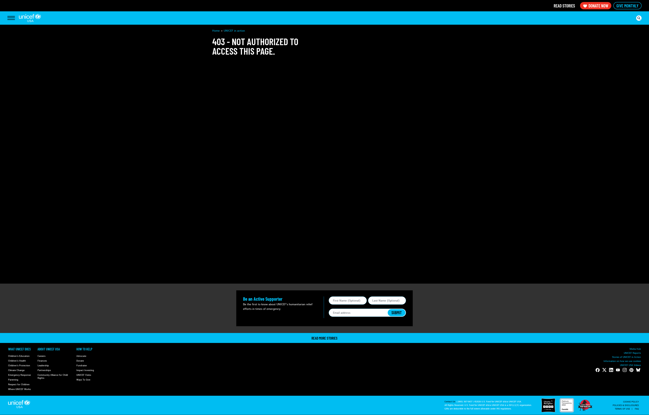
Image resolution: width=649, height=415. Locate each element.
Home (216, 31)
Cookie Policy (631, 402)
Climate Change (16, 370)
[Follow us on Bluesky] (638, 370)
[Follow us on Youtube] (618, 370)
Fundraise (81, 365)
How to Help (84, 349)
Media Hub (635, 349)
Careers (41, 356)
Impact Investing (85, 370)
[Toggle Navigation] (11, 18)
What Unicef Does (19, 349)
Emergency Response (19, 375)
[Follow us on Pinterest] (631, 370)
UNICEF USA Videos (630, 365)
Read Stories (564, 5)
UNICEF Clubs (83, 375)
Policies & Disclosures (626, 405)
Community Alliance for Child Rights (53, 376)
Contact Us (449, 401)
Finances (42, 360)
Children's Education (19, 356)
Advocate (81, 356)
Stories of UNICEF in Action (626, 357)
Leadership (43, 365)
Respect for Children (19, 384)
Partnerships (44, 370)
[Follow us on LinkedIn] (611, 370)
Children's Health (17, 360)
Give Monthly (627, 5)
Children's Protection (19, 365)
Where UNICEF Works (19, 389)
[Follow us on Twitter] (604, 370)
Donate (80, 360)
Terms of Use (622, 409)
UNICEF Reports (632, 353)
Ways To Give (83, 379)
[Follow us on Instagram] (624, 370)
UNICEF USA (30, 18)
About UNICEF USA (49, 349)
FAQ (637, 409)
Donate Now (598, 5)
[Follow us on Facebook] (597, 370)
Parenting (13, 379)
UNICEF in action (234, 31)
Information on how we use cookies (622, 361)
